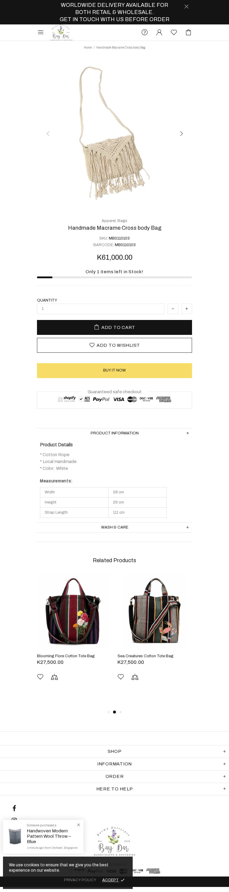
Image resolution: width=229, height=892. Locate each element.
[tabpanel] (74, 636)
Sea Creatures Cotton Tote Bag (145, 656)
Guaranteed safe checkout (115, 391)
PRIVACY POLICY (80, 880)
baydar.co (61, 32)
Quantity (47, 300)
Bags (122, 221)
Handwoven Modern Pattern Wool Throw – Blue (49, 836)
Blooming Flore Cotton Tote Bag (66, 656)
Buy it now (114, 370)
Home (88, 47)
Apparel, (109, 221)
